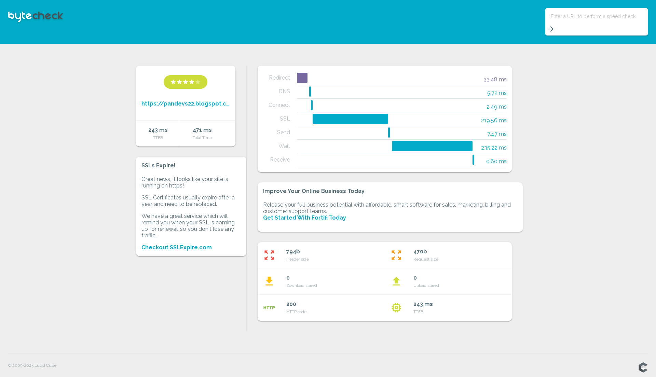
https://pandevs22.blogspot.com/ (185, 103)
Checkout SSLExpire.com (176, 247)
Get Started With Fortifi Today (304, 217)
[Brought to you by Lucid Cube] (643, 368)
